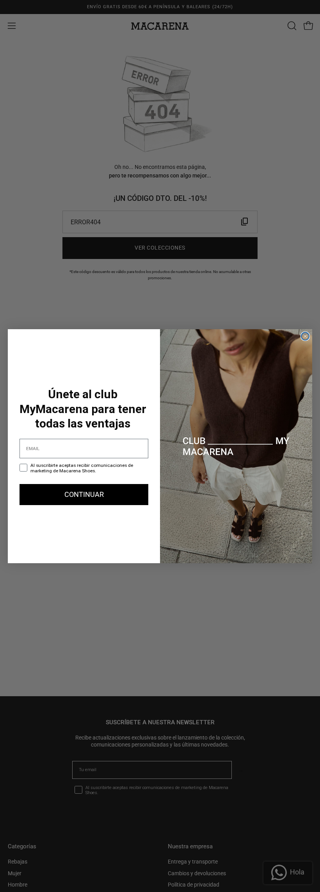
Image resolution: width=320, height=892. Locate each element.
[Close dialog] (305, 336)
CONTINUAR (84, 494)
